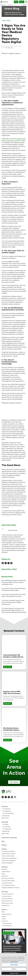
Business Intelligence (7, 863)
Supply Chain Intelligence (8, 860)
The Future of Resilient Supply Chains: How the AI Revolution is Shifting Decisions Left (13, 602)
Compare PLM (5, 815)
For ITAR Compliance (8, 813)
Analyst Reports (6, 871)
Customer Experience (7, 894)
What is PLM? (5, 818)
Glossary (4, 845)
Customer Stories (6, 896)
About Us (4, 909)
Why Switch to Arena (7, 903)
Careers (4, 918)
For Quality (5, 824)
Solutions (4, 849)
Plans (3, 841)
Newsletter (5, 876)
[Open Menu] (26, 2)
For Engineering (7, 811)
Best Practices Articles (8, 878)
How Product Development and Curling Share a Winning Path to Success (13, 595)
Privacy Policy (13, 961)
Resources (5, 867)
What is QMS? (5, 833)
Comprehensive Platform (8, 851)
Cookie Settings (14, 964)
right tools (15, 352)
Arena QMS (5, 822)
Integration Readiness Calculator (10, 887)
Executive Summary (7, 898)
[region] (14, 964)
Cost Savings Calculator (8, 885)
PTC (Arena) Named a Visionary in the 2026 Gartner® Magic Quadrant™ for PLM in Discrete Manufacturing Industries (14, 610)
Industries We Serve (7, 901)
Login (10, 5)
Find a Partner (5, 905)
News (3, 912)
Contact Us (5, 921)
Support (4, 916)
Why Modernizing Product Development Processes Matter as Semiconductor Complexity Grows (14, 582)
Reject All (14, 969)
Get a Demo (14, 782)
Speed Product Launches (8, 853)
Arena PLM (5, 806)
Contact (4, 5)
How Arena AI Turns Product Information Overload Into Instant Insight (13, 589)
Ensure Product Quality (8, 856)
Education (4, 869)
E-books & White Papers (8, 880)
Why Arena (5, 891)
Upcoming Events (6, 914)
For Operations (6, 809)
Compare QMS (6, 831)
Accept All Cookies (14, 973)
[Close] (26, 955)
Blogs (3, 874)
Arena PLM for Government (9, 837)
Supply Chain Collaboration (9, 858)
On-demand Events (7, 883)
